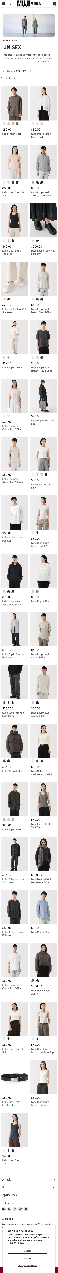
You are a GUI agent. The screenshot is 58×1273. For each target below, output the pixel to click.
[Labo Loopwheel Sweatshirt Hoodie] (43, 162)
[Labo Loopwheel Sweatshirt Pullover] (15, 454)
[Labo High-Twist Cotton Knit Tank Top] (43, 1018)
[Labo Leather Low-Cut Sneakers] (43, 220)
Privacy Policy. (16, 1242)
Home (5, 40)
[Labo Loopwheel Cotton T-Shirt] (43, 629)
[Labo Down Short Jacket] (43, 960)
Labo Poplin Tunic (12, 367)
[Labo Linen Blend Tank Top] (15, 220)
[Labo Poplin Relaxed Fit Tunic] (15, 629)
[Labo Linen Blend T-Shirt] (15, 162)
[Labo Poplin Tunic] (15, 337)
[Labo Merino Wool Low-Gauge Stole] (43, 854)
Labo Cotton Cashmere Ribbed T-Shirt (41, 774)
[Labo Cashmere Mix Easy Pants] (15, 682)
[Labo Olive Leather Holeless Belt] (15, 1077)
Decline (27, 1258)
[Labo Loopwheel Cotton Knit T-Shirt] (15, 395)
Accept (27, 1251)
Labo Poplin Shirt (11, 133)
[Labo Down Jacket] (15, 741)
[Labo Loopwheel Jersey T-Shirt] (43, 682)
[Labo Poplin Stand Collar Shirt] (43, 103)
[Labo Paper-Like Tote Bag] (43, 395)
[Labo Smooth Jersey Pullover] (15, 512)
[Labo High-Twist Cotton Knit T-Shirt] (43, 512)
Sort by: (4, 78)
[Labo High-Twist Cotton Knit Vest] (43, 1077)
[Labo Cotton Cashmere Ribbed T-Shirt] (43, 741)
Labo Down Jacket (12, 771)
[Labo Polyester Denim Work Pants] (15, 854)
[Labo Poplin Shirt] (15, 103)
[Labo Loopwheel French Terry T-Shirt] (43, 278)
